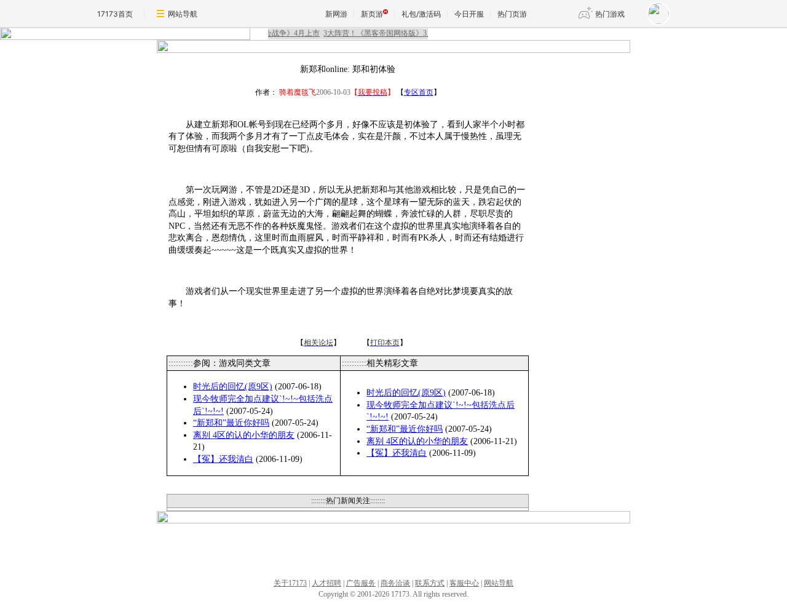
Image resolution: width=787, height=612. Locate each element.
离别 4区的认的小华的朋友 (244, 435)
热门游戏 (610, 13)
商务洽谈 (395, 583)
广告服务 (361, 583)
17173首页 (115, 13)
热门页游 (512, 13)
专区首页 (418, 92)
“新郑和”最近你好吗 (231, 422)
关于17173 (290, 583)
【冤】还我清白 (223, 459)
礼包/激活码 (421, 13)
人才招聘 (326, 583)
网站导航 (182, 13)
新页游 (372, 13)
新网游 (336, 13)
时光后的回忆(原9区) (232, 386)
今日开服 (469, 13)
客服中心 (464, 583)
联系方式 (430, 583)
